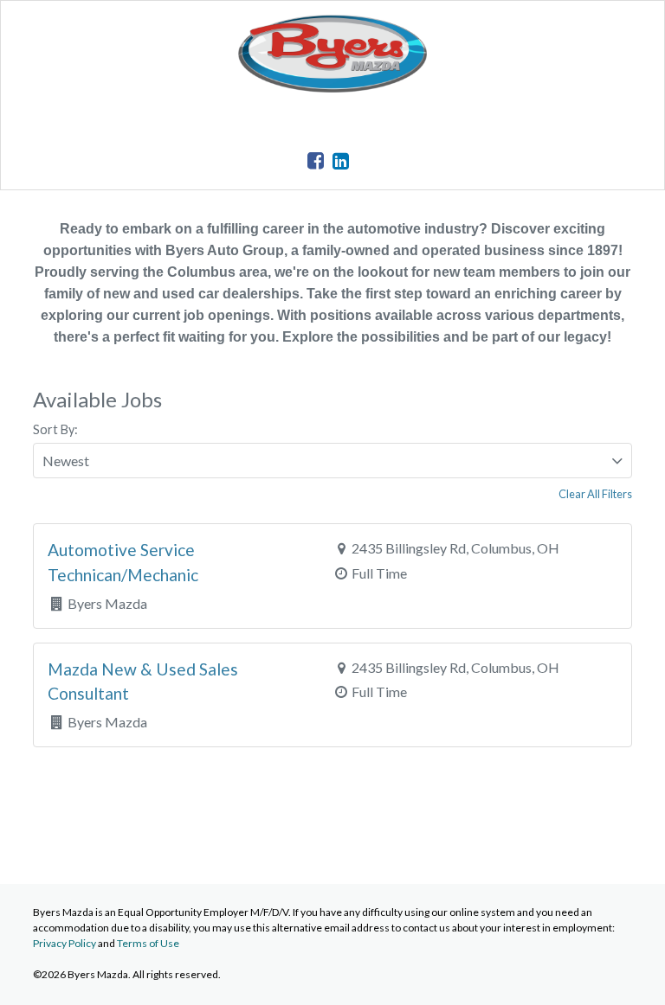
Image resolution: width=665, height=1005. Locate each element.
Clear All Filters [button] (595, 494)
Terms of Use (148, 943)
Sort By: (55, 429)
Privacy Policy (64, 943)
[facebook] (315, 160)
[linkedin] (340, 160)
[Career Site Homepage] (332, 87)
